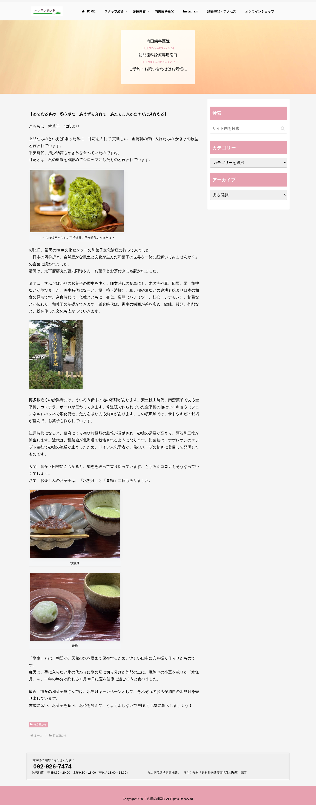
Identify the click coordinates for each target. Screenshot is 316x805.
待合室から (40, 724)
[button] (283, 128)
